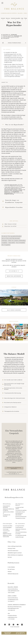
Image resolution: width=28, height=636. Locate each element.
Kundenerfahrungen (20, 537)
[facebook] (5, 624)
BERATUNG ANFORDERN (14, 276)
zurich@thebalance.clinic (13, 599)
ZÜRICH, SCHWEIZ (12, 595)
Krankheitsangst (5, 91)
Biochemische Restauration (21, 516)
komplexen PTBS (17, 190)
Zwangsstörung (8, 193)
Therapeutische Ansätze (20, 518)
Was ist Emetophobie (20, 242)
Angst (22, 18)
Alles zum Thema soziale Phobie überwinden (11, 238)
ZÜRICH (25, 13)
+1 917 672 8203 (11, 619)
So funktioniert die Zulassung (6, 515)
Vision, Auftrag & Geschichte (14, 546)
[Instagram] (13, 624)
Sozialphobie (4, 242)
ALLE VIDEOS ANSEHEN (14, 310)
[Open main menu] (2, 3)
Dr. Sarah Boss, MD (18, 35)
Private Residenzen (19, 527)
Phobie (25, 18)
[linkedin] (9, 624)
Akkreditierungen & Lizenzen (15, 552)
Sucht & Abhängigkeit (7, 527)
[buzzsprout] (22, 624)
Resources (8, 18)
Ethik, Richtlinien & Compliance (15, 555)
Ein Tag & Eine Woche (20, 525)
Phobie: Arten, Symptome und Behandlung (16, 240)
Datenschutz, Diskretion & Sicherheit (21, 530)
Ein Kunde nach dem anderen (20, 508)
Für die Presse (11, 569)
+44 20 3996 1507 (11, 610)
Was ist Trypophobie (6, 244)
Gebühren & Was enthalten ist (8, 512)
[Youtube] (17, 624)
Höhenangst (4, 240)
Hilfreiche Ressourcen (13, 573)
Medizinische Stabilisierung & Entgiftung (8, 509)
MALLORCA (20, 13)
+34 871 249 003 (11, 592)
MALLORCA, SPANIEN (13, 587)
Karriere (10, 557)
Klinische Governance (13, 550)
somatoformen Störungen (15, 167)
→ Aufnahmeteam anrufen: (14, 472)
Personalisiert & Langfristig (21, 510)
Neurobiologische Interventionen (19, 514)
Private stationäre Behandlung (6, 506)
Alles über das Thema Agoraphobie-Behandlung (11, 236)
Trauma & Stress (6, 530)
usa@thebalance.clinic (12, 617)
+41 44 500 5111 (11, 601)
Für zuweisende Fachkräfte (21, 535)
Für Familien (18, 533)
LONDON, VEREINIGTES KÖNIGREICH (17, 604)
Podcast (9, 571)
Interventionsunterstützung (21, 532)
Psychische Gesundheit (15, 18)
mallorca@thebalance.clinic (13, 590)
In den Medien (11, 567)
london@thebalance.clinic (13, 608)
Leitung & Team (11, 548)
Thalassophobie (11, 242)
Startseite (3, 18)
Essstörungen (5, 529)
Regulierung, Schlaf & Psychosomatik (7, 536)
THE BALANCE (14, 34)
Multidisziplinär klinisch (20, 512)
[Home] (14, 7)
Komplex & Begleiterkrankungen (7, 533)
